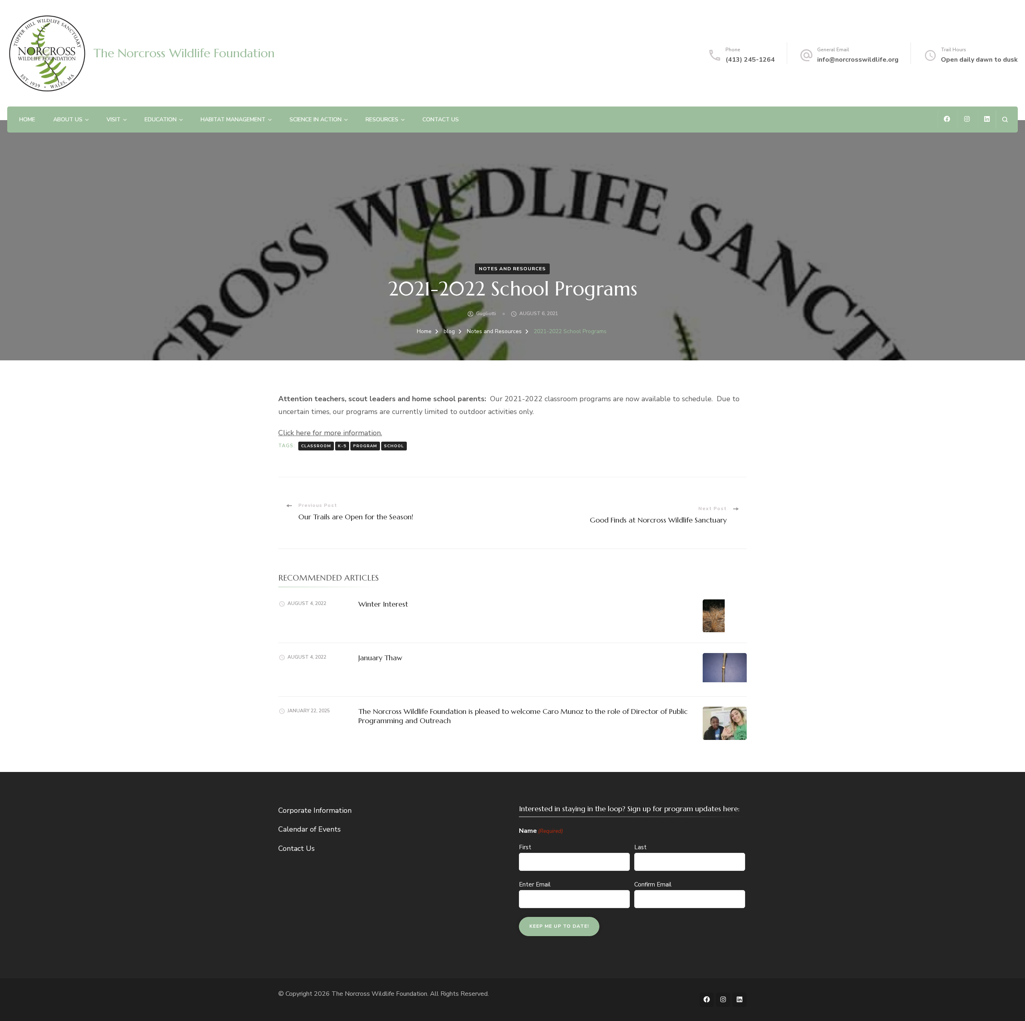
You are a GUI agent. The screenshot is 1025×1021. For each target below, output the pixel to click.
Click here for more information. (330, 433)
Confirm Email (652, 884)
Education (161, 119)
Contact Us (440, 119)
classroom (316, 446)
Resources (382, 119)
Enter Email (535, 884)
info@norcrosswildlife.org (857, 59)
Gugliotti (486, 313)
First (525, 847)
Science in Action (315, 119)
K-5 (342, 446)
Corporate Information (315, 810)
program (365, 446)
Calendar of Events (309, 829)
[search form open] (1005, 120)
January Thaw (380, 657)
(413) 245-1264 (750, 59)
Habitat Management (233, 119)
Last (640, 847)
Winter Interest (383, 604)
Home (27, 119)
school (394, 446)
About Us (67, 119)
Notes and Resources (512, 268)
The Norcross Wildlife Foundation (184, 53)
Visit (114, 119)
